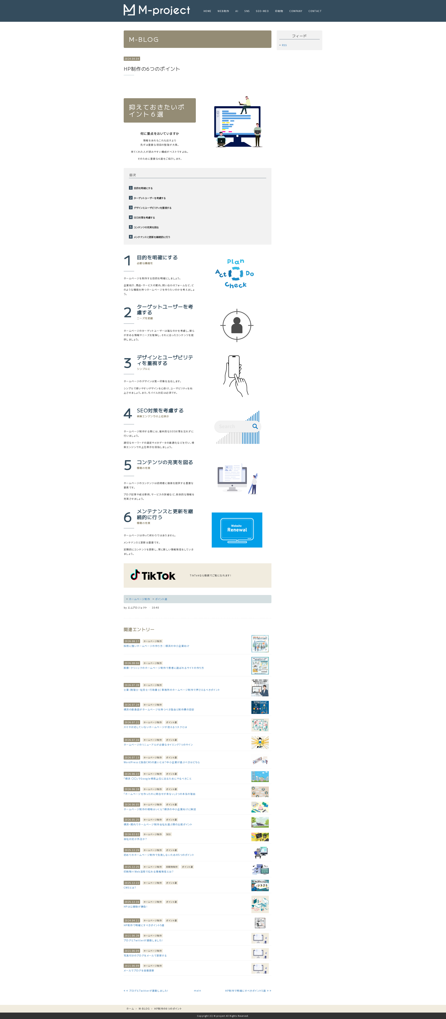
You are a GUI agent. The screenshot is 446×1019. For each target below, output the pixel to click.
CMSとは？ (130, 887)
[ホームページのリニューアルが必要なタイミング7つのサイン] (260, 742)
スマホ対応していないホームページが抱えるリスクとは (155, 727)
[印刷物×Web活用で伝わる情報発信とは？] (260, 869)
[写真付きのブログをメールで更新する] (260, 953)
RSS (284, 45)
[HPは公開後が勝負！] (260, 904)
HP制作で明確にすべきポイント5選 (144, 925)
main (197, 990)
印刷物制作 (172, 866)
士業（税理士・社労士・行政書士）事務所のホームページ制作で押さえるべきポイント (172, 689)
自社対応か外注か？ (135, 839)
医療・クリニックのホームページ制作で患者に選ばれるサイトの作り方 (164, 668)
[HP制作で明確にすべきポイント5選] (260, 923)
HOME (207, 11)
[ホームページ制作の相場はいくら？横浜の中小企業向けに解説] (260, 807)
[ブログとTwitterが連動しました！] (260, 938)
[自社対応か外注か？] (260, 837)
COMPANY (295, 11)
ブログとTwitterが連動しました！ (143, 940)
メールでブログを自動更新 (139, 970)
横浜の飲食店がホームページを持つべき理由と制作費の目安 (159, 709)
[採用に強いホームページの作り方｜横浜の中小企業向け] (260, 643)
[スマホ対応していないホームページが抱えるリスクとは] (260, 725)
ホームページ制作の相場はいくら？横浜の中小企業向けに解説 (160, 809)
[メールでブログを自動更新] (260, 968)
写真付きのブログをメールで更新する (145, 955)
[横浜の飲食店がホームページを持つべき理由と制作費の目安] (260, 707)
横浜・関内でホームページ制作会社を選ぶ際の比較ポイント (158, 824)
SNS (247, 11)
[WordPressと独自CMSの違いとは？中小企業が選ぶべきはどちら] (260, 760)
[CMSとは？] (260, 885)
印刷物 (279, 11)
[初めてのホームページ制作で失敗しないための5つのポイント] (260, 852)
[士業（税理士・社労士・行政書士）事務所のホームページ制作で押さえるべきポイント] (260, 687)
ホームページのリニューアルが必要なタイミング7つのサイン (158, 744)
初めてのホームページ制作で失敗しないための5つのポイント (159, 855)
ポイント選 (161, 599)
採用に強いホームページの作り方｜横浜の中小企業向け (156, 646)
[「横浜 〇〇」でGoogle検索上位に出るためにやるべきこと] (260, 776)
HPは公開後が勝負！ (136, 906)
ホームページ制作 (139, 599)
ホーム (130, 1008)
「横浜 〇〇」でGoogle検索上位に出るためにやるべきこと (157, 778)
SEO (168, 834)
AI (236, 11)
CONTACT (315, 11)
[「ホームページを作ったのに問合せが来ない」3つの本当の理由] (260, 792)
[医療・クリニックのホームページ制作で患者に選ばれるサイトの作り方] (260, 665)
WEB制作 (223, 11)
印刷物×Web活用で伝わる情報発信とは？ (149, 871)
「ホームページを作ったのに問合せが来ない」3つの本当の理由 (160, 794)
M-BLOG (144, 1008)
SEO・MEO (262, 11)
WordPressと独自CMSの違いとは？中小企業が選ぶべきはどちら (162, 762)
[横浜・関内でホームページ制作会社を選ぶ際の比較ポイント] (260, 822)
